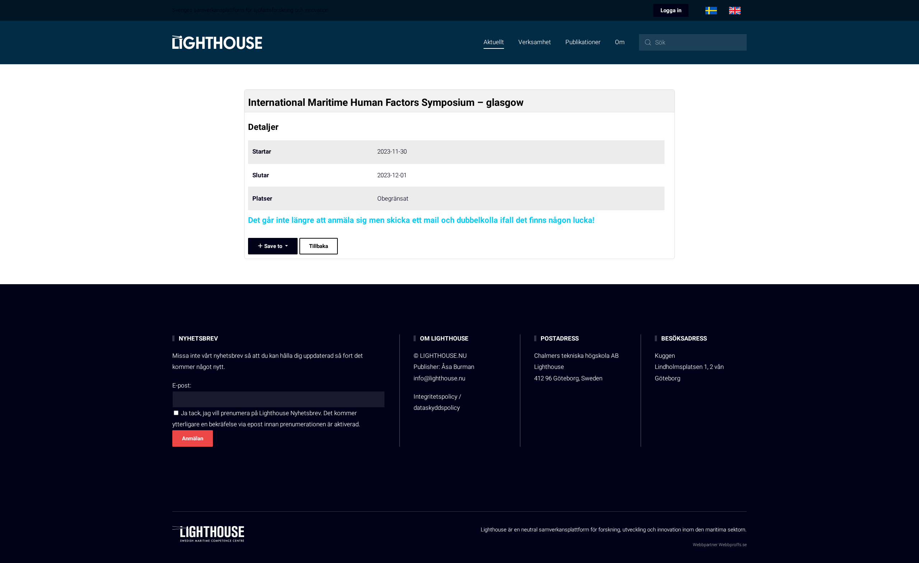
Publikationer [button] (583, 42)
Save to (273, 246)
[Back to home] (217, 42)
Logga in (671, 10)
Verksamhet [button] (534, 42)
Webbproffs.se (733, 544)
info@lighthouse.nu (439, 378)
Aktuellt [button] (494, 42)
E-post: (181, 385)
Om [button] (620, 42)
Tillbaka (318, 246)
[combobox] (693, 42)
